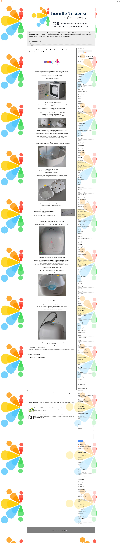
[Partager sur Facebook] (43, 347)
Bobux (79, 108)
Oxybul (79, 291)
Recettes (80, 411)
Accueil (52, 393)
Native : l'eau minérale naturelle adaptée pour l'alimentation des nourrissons (49, 407)
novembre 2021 (81, 457)
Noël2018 (80, 406)
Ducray (79, 138)
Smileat (79, 328)
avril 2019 (80, 504)
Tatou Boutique (81, 349)
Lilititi (79, 233)
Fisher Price (80, 160)
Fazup (79, 157)
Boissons (80, 390)
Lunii (79, 241)
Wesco (79, 374)
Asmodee (80, 76)
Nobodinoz (80, 273)
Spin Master (80, 340)
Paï (79, 300)
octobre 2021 (80, 459)
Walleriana (80, 371)
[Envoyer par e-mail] (39, 347)
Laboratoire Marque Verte (83, 207)
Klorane (79, 191)
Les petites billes (81, 228)
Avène (79, 77)
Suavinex (80, 345)
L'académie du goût (82, 194)
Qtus (79, 313)
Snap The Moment (81, 330)
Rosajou (79, 317)
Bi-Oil (79, 96)
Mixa (79, 256)
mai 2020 (80, 484)
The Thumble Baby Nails (83, 352)
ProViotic (80, 310)
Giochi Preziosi (81, 167)
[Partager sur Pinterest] (44, 347)
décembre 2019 (81, 491)
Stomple (80, 344)
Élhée (79, 381)
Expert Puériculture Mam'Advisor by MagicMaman (45, 349)
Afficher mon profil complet (83, 448)
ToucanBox (80, 361)
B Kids (79, 79)
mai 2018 (80, 523)
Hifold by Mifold (81, 174)
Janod (79, 182)
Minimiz (80, 251)
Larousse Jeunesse (81, 209)
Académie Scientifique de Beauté (84, 71)
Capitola (80, 118)
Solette (79, 335)
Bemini (79, 93)
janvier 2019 (80, 509)
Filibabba (80, 158)
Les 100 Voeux (81, 214)
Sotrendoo (80, 339)
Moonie (79, 258)
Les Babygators (81, 216)
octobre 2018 (80, 515)
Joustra (79, 184)
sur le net (45, 345)
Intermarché (80, 179)
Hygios (79, 175)
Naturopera (80, 268)
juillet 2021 (80, 462)
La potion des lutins (82, 204)
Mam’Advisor (58, 349)
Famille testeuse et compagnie (86, 446)
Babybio (80, 88)
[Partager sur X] (41, 347)
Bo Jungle (80, 106)
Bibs (79, 99)
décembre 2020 (81, 472)
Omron (79, 281)
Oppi (79, 283)
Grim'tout (80, 170)
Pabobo (79, 293)
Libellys (79, 229)
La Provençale (81, 197)
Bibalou (79, 98)
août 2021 (80, 460)
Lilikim (79, 231)
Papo (79, 296)
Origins (79, 286)
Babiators (80, 81)
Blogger (67, 530)
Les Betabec (80, 218)
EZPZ (79, 140)
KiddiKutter (80, 187)
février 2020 (80, 489)
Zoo (79, 418)
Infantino (80, 177)
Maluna (79, 246)
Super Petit (80, 347)
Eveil (79, 393)
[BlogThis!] (40, 347)
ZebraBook (80, 377)
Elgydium (80, 145)
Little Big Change (81, 235)
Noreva (79, 274)
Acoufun (80, 72)
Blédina (79, 104)
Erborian (80, 148)
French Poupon (81, 162)
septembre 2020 (81, 477)
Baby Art (80, 83)
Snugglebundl (81, 332)
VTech (79, 366)
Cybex (79, 131)
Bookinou (80, 111)
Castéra (79, 121)
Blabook (80, 103)
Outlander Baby (81, 290)
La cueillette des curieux (83, 202)
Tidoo (79, 354)
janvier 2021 (80, 471)
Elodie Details (81, 147)
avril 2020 (80, 486)
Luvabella (80, 242)
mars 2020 (80, 487)
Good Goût (80, 169)
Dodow (79, 137)
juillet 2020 (80, 481)
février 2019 (80, 508)
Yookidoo (80, 376)
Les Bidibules (81, 219)
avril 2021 (80, 466)
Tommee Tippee (81, 357)
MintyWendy (80, 252)
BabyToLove (80, 86)
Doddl (79, 133)
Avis (33, 349)
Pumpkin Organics (82, 312)
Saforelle (80, 320)
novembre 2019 (81, 493)
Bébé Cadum (80, 116)
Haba (79, 172)
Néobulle (80, 279)
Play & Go (80, 303)
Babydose (80, 89)
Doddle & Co (81, 135)
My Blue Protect (81, 264)
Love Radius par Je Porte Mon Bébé (85, 238)
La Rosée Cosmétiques (82, 201)
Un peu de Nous (81, 416)
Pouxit (79, 306)
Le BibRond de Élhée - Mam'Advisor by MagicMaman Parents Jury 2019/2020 (49, 414)
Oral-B (79, 285)
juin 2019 (80, 501)
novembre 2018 (81, 513)
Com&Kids (80, 391)
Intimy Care (80, 180)
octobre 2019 (80, 494)
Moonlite (80, 259)
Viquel (79, 369)
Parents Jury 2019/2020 (83, 408)
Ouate (79, 288)
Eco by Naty (80, 142)
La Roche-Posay (81, 199)
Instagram (31, 43)
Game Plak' (80, 165)
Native (79, 266)
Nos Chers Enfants (81, 276)
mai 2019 (80, 503)
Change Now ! (81, 126)
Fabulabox (80, 155)
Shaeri (79, 325)
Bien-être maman (81, 388)
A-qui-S (80, 69)
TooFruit (80, 359)
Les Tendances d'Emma (82, 226)
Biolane (79, 101)
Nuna (79, 278)
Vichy (79, 367)
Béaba (79, 115)
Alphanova (80, 74)
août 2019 (80, 498)
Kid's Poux (80, 185)
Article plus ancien (70, 393)
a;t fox (79, 379)
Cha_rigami (80, 125)
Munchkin (63, 349)
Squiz (79, 342)
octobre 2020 (80, 476)
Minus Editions (81, 254)
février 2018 (80, 525)
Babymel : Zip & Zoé (82, 91)
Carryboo (80, 120)
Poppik (79, 305)
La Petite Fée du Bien (82, 196)
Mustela (79, 263)
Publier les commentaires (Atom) (40, 396)
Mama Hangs (80, 247)
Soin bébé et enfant (82, 413)
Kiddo (79, 189)
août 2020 (80, 479)
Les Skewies (80, 224)
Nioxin (79, 271)
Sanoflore (80, 322)
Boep (79, 110)
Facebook (31, 45)
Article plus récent (33, 393)
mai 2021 (80, 464)
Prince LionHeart (81, 308)
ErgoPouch (80, 150)
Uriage (79, 364)
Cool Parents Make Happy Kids (84, 130)
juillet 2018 (80, 520)
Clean (79, 128)
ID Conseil (80, 398)
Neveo (79, 269)
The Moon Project (81, 350)
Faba (79, 153)
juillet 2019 (80, 499)
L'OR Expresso (81, 192)
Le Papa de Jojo (81, 213)
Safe (79, 318)
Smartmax (80, 327)
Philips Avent (81, 301)
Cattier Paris (80, 123)
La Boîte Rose (81, 399)
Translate (88, 52)
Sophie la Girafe (81, 337)
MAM (79, 244)
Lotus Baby (80, 236)
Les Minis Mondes (81, 221)
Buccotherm (80, 113)
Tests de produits (81, 415)
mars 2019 (80, 506)
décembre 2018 (81, 511)
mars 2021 (80, 467)
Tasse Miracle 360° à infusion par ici (59, 72)
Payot (79, 298)
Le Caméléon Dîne (82, 211)
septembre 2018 (81, 516)
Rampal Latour (81, 315)
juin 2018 (80, 521)
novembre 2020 (81, 474)
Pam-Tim (80, 295)
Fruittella (80, 164)
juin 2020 (80, 482)
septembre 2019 (81, 496)
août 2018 (80, 518)
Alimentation (81, 386)
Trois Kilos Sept (81, 362)
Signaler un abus (82, 452)
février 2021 (80, 469)
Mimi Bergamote (81, 249)
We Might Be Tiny (81, 372)
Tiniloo (79, 355)
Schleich (80, 323)
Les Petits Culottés (81, 223)
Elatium (79, 143)
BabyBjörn (80, 84)
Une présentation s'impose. (35, 400)
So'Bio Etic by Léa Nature (83, 334)
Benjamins (80, 94)
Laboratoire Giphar (82, 206)
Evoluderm (80, 152)
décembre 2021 (81, 455)
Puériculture (67, 349)
